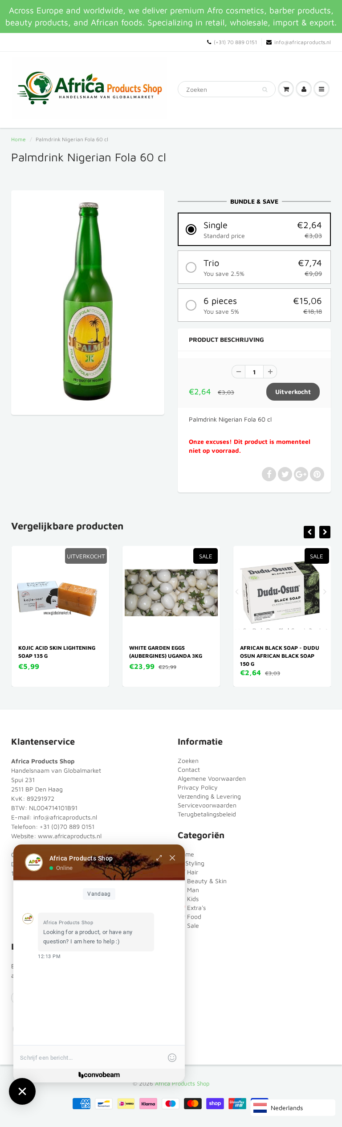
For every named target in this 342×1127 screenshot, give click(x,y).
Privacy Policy (198, 787)
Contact (189, 769)
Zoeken (188, 760)
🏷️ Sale (188, 925)
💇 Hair (188, 872)
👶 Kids (188, 898)
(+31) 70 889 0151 (235, 42)
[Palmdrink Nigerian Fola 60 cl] (88, 301)
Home (18, 139)
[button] (254, 229)
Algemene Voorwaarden (212, 778)
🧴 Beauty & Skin (202, 881)
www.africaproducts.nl (70, 836)
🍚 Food (189, 916)
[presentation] (309, 532)
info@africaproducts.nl (302, 42)
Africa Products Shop (182, 1083)
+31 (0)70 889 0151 (67, 826)
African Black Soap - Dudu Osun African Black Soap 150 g (279, 655)
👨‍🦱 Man (188, 889)
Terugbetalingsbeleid (207, 814)
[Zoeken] (265, 89)
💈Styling (191, 863)
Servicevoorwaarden (207, 805)
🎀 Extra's (192, 907)
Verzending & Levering (209, 796)
